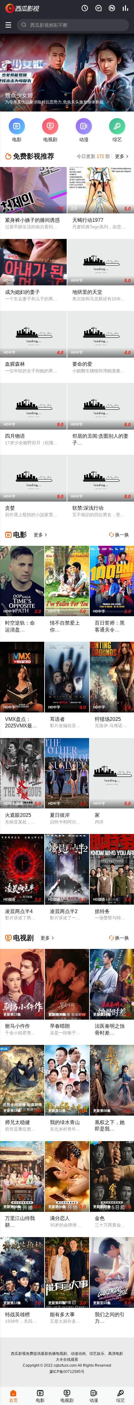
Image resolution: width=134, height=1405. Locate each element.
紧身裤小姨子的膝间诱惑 (32, 220)
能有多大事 (62, 1314)
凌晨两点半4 (19, 911)
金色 (100, 1218)
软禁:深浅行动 (87, 508)
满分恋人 (60, 1218)
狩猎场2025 (108, 719)
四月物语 (15, 436)
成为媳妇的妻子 (22, 292)
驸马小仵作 (17, 1026)
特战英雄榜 (17, 1314)
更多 (121, 156)
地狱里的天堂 (87, 292)
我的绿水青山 (65, 1122)
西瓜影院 (22, 8)
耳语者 (57, 719)
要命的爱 (82, 364)
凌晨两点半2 (64, 911)
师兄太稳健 (17, 1122)
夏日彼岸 (60, 815)
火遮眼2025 (18, 815)
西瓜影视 (18, 1353)
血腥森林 (15, 364)
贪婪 (10, 508)
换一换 (119, 534)
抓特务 (102, 911)
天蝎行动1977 (87, 220)
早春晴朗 (60, 1026)
